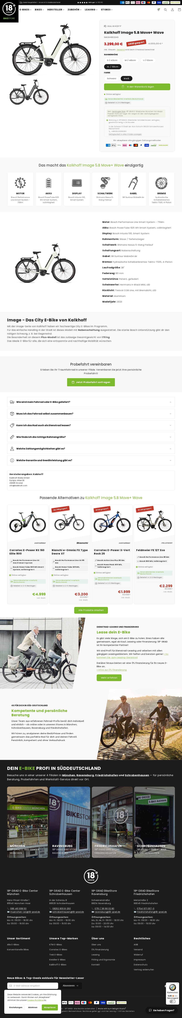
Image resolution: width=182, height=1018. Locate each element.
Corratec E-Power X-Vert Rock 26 (112, 551)
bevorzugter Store (118, 111)
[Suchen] (165, 10)
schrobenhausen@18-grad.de (68, 911)
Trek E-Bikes (55, 954)
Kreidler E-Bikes (57, 959)
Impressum (140, 959)
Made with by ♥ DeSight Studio (112, 1008)
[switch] (172, 1001)
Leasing (96, 954)
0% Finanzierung (100, 949)
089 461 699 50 (18, 908)
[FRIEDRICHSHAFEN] (112, 822)
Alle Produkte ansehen (91, 610)
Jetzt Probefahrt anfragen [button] (93, 382)
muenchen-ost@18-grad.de (25, 911)
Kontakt (96, 964)
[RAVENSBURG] (69, 822)
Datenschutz (141, 964)
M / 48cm (132, 61)
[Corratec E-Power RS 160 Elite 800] (27, 525)
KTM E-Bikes (55, 944)
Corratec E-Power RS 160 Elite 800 (27, 551)
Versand (121, 49)
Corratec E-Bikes (58, 949)
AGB (136, 944)
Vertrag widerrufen (144, 969)
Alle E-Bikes (13, 944)
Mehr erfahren (109, 677)
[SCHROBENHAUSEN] (154, 822)
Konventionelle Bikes (18, 949)
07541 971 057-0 (145, 908)
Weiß (126, 78)
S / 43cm (113, 61)
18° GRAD (69, 1008)
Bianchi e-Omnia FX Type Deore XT (70, 551)
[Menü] (177, 984)
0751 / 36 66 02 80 (104, 908)
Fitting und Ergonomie (103, 959)
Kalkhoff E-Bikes (57, 964)
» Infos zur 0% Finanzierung (112, 669)
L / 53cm (149, 61)
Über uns (96, 944)
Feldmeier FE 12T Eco (150, 550)
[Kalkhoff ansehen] (112, 26)
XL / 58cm (112, 66)
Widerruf (138, 954)
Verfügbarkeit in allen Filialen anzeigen (125, 134)
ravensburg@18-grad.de (107, 911)
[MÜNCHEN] (27, 822)
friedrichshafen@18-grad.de (152, 911)
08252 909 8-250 (61, 908)
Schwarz (113, 79)
